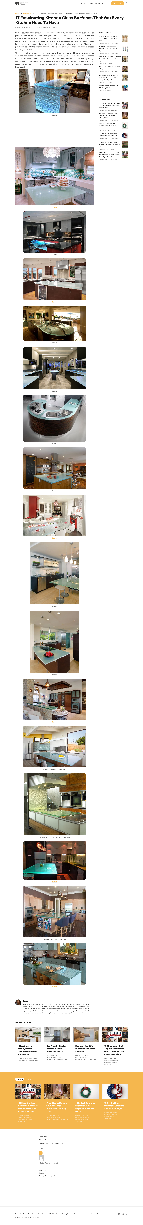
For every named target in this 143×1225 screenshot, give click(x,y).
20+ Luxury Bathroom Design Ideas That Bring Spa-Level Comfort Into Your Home (108, 78)
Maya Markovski (53, 1055)
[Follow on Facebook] (119, 1214)
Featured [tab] (20, 1079)
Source (54, 207)
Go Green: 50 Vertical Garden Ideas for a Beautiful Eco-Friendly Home (109, 145)
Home (17, 14)
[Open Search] (127, 3)
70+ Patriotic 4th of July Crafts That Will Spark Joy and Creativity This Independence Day (109, 155)
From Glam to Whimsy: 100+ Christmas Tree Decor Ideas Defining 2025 (108, 116)
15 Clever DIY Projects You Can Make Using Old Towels (109, 87)
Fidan (21, 1058)
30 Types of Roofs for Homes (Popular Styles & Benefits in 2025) (108, 39)
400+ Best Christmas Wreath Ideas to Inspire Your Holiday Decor (108, 126)
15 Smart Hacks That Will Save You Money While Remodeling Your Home (110, 59)
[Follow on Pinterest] (127, 1214)
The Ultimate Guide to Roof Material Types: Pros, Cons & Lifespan (108, 49)
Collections (27, 14)
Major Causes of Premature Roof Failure (109, 68)
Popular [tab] (28, 1079)
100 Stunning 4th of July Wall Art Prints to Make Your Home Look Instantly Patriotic (109, 106)
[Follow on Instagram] (123, 1214)
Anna (18, 27)
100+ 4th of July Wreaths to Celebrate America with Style (108, 135)
